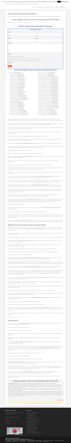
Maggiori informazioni (65, 1)
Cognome (37, 35)
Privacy (10, 54)
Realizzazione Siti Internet (9, 439)
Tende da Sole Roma (39, 440)
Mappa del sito (24, 438)
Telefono (10, 38)
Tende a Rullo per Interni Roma (48, 440)
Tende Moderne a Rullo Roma (10, 441)
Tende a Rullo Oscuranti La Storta (32, 429)
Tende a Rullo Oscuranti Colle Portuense (33, 418)
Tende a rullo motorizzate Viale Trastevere (15, 403)
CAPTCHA (10, 62)
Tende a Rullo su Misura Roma (59, 440)
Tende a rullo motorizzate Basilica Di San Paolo (34, 432)
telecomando (31, 394)
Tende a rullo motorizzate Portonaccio (33, 421)
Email (37, 38)
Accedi (28, 438)
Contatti (40, 441)
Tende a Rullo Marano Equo (31, 431)
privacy (39, 58)
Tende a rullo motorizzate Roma (33, 441)
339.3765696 (8, 423)
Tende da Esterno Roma (30, 440)
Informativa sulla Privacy (9, 438)
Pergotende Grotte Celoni (31, 415)
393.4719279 (8, 420)
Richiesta (10, 42)
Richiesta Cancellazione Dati (17, 438)
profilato (38, 388)
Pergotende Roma (15, 440)
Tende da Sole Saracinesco (31, 414)
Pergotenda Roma (23, 440)
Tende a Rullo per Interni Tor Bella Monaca (33, 412)
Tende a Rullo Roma (8, 440)
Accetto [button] (59, 1)
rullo (37, 391)
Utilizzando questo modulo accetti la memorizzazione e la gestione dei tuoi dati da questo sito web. (24, 60)
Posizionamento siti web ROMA (18, 439)
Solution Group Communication (28, 439)
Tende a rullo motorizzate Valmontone (33, 422)
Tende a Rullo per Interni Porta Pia (32, 427)
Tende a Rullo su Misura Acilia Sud (32, 424)
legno (24, 387)
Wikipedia (61, 400)
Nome (9, 32)
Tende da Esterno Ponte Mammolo (32, 428)
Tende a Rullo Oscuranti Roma (21, 441)
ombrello (48, 384)
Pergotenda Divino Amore (31, 425)
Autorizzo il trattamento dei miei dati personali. (16, 56)
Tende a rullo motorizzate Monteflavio (33, 419)
